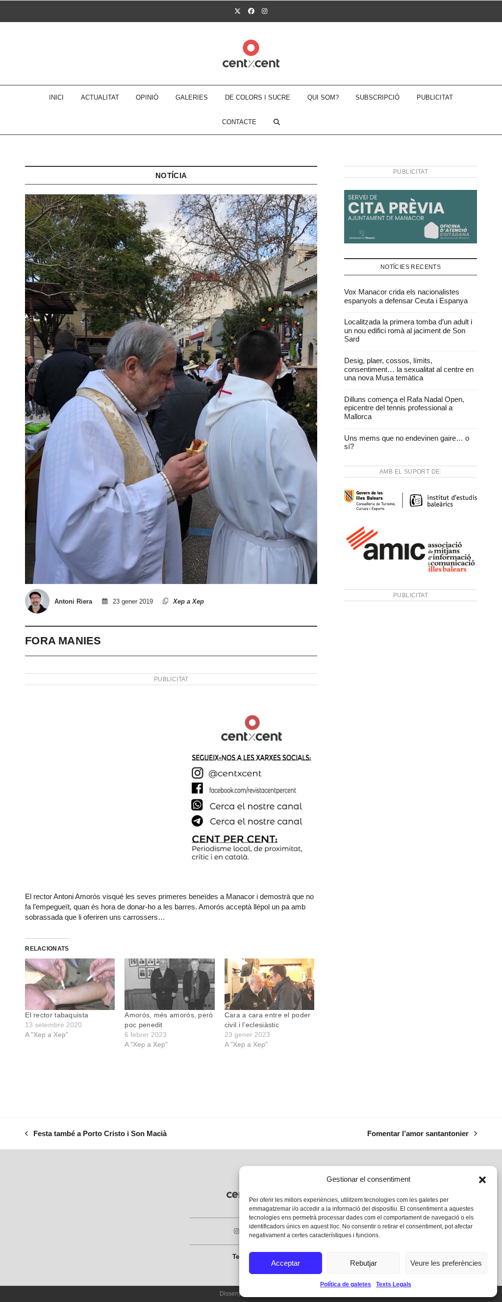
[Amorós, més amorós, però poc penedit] (169, 984)
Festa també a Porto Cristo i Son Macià (96, 1134)
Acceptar (285, 1263)
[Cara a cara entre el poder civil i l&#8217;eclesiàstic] (269, 984)
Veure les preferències (446, 1263)
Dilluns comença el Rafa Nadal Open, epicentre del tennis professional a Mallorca (404, 408)
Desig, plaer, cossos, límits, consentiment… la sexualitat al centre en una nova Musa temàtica (409, 369)
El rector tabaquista (56, 1015)
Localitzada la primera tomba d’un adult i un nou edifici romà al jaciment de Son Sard (408, 330)
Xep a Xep (188, 601)
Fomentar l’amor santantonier (418, 1134)
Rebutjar (363, 1263)
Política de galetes (345, 1284)
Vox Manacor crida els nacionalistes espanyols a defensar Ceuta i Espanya (406, 296)
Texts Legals (393, 1284)
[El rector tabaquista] (70, 984)
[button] (482, 1180)
